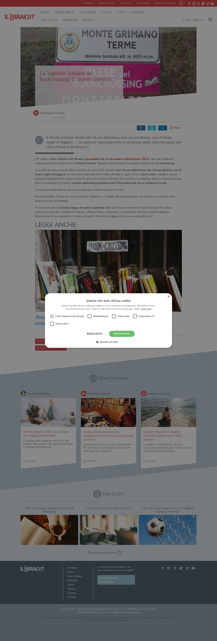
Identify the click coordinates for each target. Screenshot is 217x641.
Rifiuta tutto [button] (94, 333)
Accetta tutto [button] (122, 333)
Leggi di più (146, 308)
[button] (108, 342)
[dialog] (108, 320)
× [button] (168, 296)
